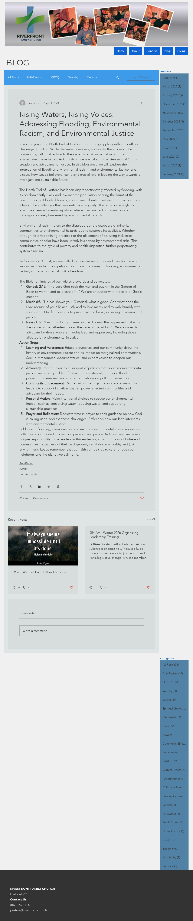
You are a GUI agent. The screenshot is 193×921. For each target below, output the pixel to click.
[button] (152, 51)
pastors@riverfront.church (28, 910)
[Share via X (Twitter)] (30, 486)
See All (151, 519)
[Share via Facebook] (21, 486)
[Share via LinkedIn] (39, 486)
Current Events (28, 474)
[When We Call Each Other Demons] (43, 545)
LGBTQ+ (55, 77)
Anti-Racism (34, 77)
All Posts (13, 77)
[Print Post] (58, 486)
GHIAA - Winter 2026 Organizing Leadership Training (114, 535)
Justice (23, 468)
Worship (73, 77)
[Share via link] (49, 486)
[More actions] (141, 103)
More (90, 77)
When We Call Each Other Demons (39, 572)
